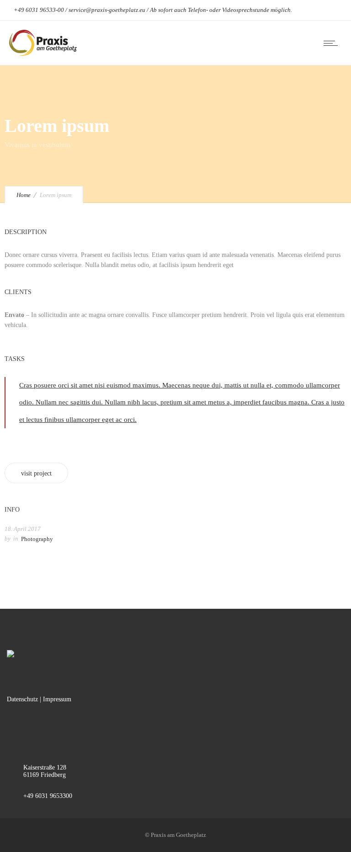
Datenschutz (22, 699)
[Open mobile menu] (333, 43)
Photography (37, 538)
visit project (36, 473)
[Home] (43, 53)
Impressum (57, 699)
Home (23, 194)
